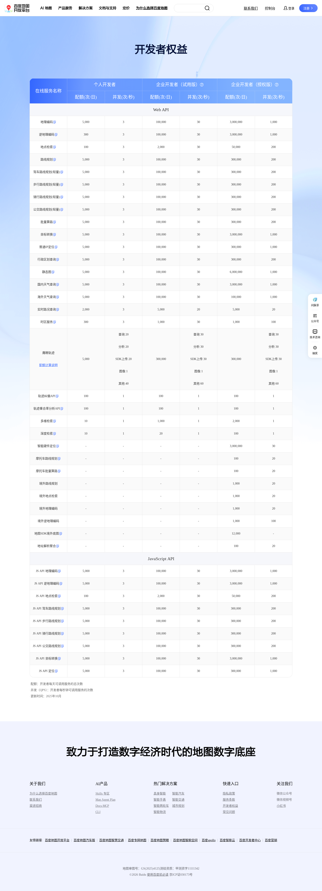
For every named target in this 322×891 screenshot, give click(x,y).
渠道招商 (36, 805)
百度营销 (271, 840)
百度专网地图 (137, 840)
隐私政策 (229, 793)
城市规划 (178, 805)
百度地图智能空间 (185, 840)
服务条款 (229, 799)
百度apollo (209, 840)
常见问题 (229, 812)
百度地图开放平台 (57, 840)
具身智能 (160, 793)
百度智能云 (227, 840)
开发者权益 (230, 805)
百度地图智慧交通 (111, 840)
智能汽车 (178, 793)
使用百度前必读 (157, 874)
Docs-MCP (102, 805)
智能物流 (160, 812)
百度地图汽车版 (84, 840)
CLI (98, 812)
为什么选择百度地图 (152, 8)
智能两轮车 (161, 805)
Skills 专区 (103, 793)
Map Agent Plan (105, 799)
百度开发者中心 (250, 840)
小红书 (281, 805)
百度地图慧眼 (159, 840)
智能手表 (160, 799)
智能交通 (178, 799)
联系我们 (251, 8)
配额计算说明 (48, 365)
